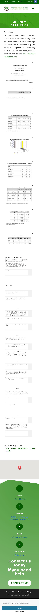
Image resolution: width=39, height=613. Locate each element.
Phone (19, 496)
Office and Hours (17, 592)
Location (19, 514)
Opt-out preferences (13, 595)
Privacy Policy (19, 611)
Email (19, 534)
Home (8, 592)
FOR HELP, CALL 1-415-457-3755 (26, 1)
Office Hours (20, 552)
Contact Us (13, 1)
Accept (19, 608)
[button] (20, 467)
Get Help (7, 1)
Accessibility (26, 595)
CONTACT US (19, 583)
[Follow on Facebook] (35, 1)
